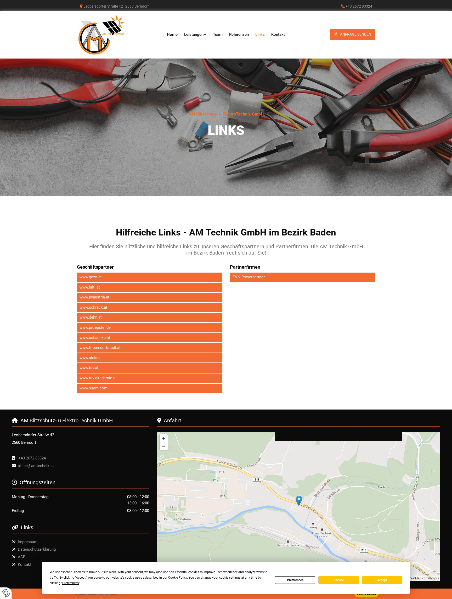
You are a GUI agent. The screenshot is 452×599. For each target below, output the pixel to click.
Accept (382, 580)
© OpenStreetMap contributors (417, 578)
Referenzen (239, 34)
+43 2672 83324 (32, 458)
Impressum (27, 541)
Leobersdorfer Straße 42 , (116, 6)
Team (218, 34)
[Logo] (106, 34)
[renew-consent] (6, 593)
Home (172, 34)
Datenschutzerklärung (37, 549)
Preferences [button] (70, 583)
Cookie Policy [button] (177, 577)
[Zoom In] (164, 438)
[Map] (298, 506)
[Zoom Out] (164, 446)
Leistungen (194, 34)
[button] (352, 34)
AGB (21, 557)
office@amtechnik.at (36, 465)
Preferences (295, 580)
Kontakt (278, 34)
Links (260, 34)
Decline (339, 580)
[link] (195, 34)
